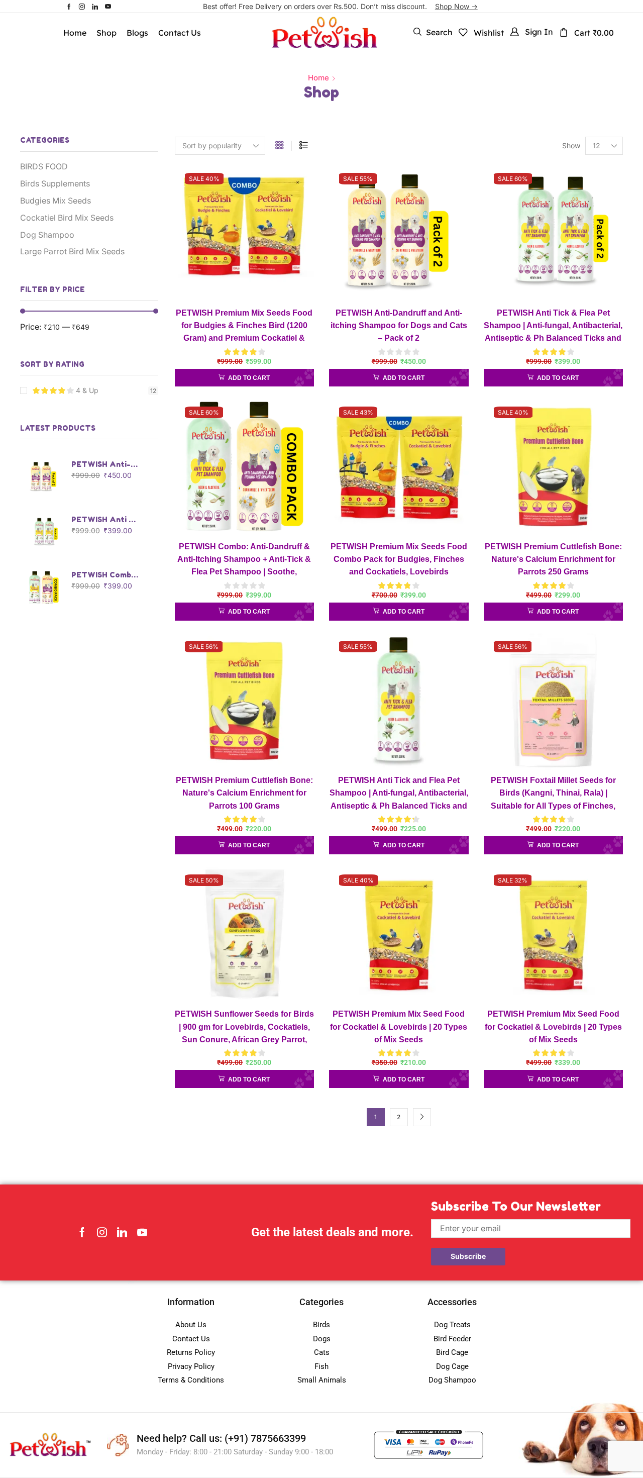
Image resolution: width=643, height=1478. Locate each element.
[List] (303, 145)
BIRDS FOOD (44, 166)
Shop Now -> (456, 6)
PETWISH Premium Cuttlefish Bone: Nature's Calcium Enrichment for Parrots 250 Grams (553, 559)
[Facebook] (69, 7)
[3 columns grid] (279, 145)
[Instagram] (82, 7)
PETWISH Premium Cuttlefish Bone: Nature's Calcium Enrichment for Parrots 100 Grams (244, 793)
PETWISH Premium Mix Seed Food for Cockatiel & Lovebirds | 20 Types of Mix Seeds (398, 1027)
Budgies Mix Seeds (55, 201)
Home (318, 77)
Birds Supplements (55, 183)
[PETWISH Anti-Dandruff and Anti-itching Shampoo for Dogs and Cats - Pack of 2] (43, 477)
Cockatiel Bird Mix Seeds (67, 218)
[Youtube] (108, 7)
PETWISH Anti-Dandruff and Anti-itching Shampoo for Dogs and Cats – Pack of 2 (399, 326)
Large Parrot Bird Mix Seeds (72, 251)
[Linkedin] (95, 7)
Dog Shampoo (47, 235)
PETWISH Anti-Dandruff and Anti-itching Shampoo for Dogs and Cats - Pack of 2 (105, 464)
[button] (433, 32)
